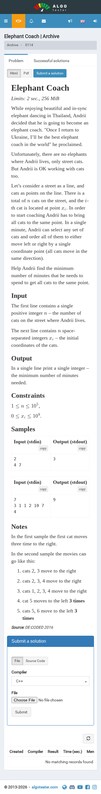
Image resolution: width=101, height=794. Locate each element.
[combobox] (50, 681)
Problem (16, 60)
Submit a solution (49, 73)
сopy (43, 448)
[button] (6, 21)
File (17, 661)
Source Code (35, 661)
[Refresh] (88, 738)
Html (14, 73)
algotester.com (45, 787)
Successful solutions (51, 60)
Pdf (26, 73)
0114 (29, 45)
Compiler (19, 672)
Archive (12, 45)
